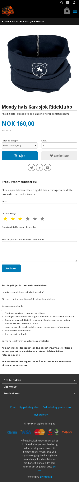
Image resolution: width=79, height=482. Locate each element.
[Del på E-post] (47, 167)
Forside (5, 21)
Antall (44, 140)
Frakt (13, 407)
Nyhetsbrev (41, 414)
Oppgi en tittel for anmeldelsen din (19, 227)
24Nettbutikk (46, 476)
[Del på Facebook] (39, 167)
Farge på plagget (10, 140)
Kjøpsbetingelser (30, 407)
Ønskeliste (61, 156)
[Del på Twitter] (31, 167)
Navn (4, 201)
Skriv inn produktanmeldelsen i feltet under (23, 239)
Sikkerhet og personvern (57, 407)
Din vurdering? (9, 213)
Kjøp (22, 156)
